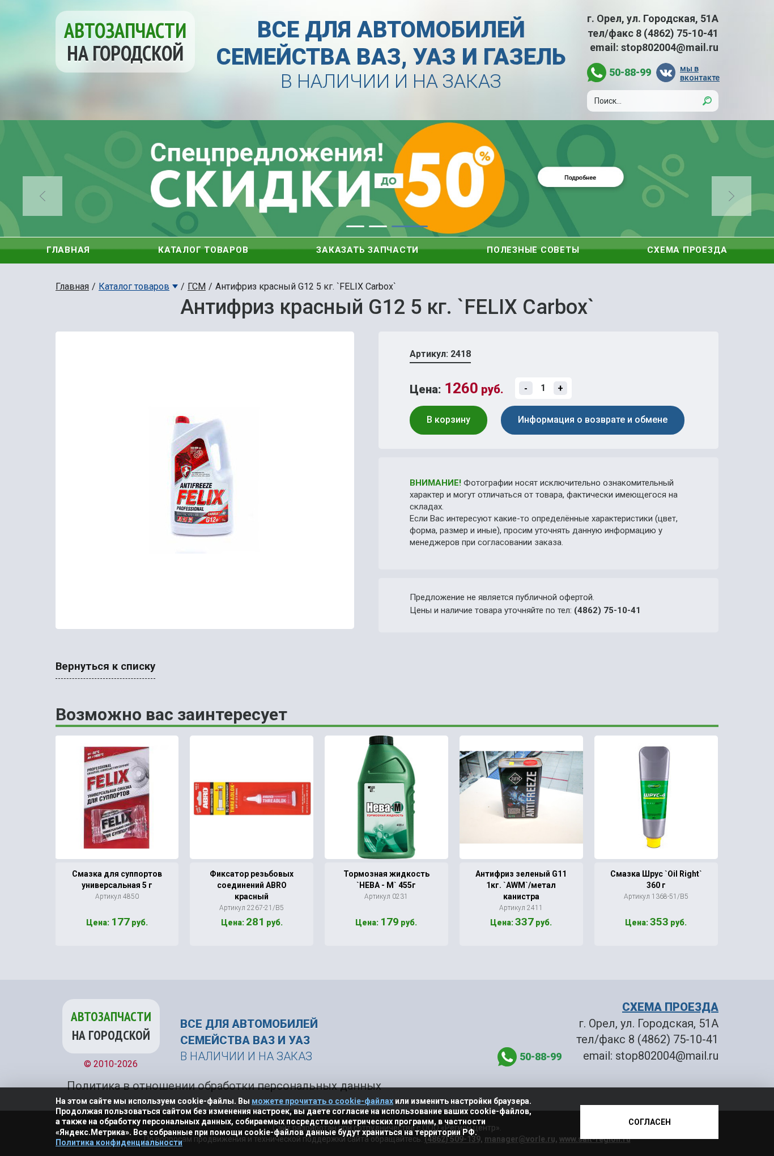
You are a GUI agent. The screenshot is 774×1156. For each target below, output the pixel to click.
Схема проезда (687, 250)
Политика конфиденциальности (119, 1142)
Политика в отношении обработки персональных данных (224, 1086)
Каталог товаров (203, 250)
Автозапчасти (125, 41)
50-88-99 (630, 72)
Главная (68, 250)
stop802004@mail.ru (669, 47)
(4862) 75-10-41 (607, 610)
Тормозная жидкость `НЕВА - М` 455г (386, 879)
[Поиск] (707, 101)
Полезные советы (533, 250)
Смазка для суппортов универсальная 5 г (117, 879)
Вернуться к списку (105, 666)
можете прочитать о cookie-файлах (322, 1101)
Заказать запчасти (367, 250)
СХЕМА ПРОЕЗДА (670, 1007)
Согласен (649, 1122)
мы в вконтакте (699, 73)
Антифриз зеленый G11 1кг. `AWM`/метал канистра (521, 885)
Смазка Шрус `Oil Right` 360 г (656, 879)
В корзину (448, 419)
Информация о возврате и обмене (592, 419)
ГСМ (197, 286)
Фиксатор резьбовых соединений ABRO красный (252, 885)
